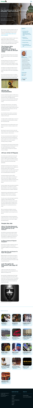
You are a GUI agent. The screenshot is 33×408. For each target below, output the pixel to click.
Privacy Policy (25, 395)
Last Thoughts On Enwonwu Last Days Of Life (27, 45)
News (5, 8)
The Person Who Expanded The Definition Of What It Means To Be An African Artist (27, 33)
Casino (13, 401)
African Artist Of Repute (27, 40)
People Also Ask (25, 42)
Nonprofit (13, 395)
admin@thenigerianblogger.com (5, 393)
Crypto (13, 403)
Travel (13, 398)
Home (2, 8)
